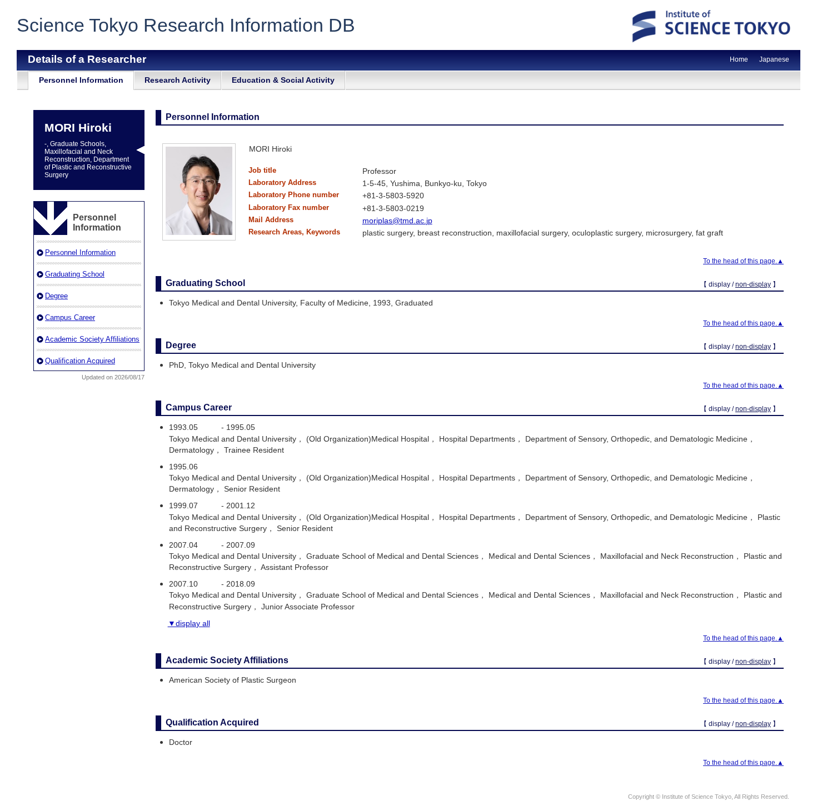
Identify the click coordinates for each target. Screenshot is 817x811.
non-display (753, 284)
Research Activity (178, 80)
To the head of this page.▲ (743, 261)
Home (739, 59)
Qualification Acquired (80, 361)
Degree (56, 296)
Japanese (774, 59)
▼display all (189, 623)
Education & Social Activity (283, 80)
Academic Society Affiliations (92, 339)
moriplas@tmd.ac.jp (397, 220)
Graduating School (74, 274)
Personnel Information (81, 80)
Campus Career (70, 317)
